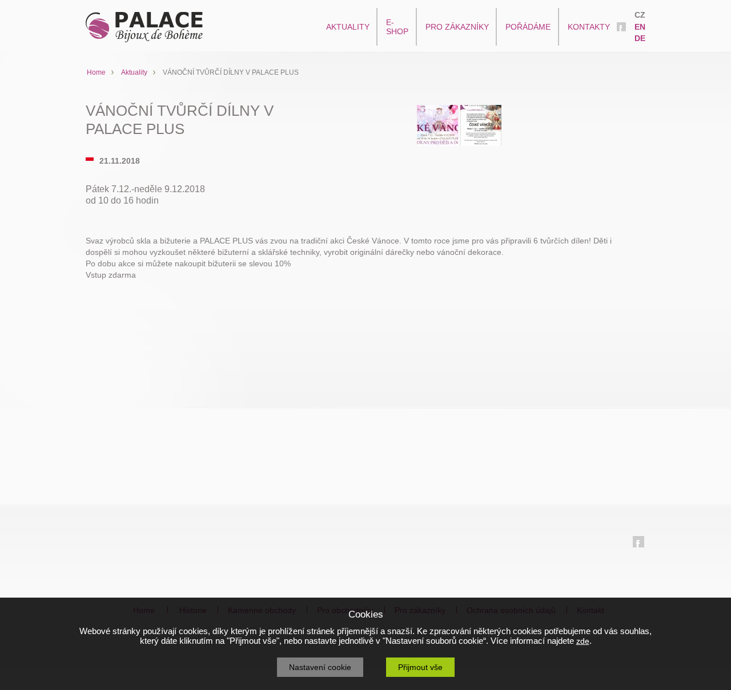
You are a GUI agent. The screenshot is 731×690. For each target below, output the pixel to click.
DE (639, 38)
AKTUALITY (347, 26)
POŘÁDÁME (528, 26)
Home (96, 72)
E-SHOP (397, 27)
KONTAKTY (589, 26)
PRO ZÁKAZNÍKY (457, 26)
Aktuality (134, 72)
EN (639, 26)
